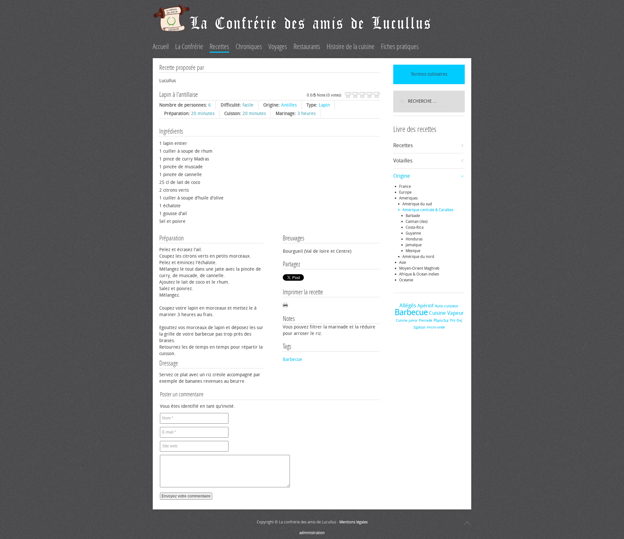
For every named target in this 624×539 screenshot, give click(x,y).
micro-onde (436, 327)
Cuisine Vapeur (446, 313)
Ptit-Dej (456, 320)
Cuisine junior (407, 320)
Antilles (289, 105)
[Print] (285, 304)
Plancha (441, 320)
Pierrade (425, 320)
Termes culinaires (429, 74)
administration (312, 533)
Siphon (419, 327)
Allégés (407, 305)
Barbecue (292, 359)
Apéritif (425, 306)
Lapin (324, 105)
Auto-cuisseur (447, 306)
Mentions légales (353, 522)
